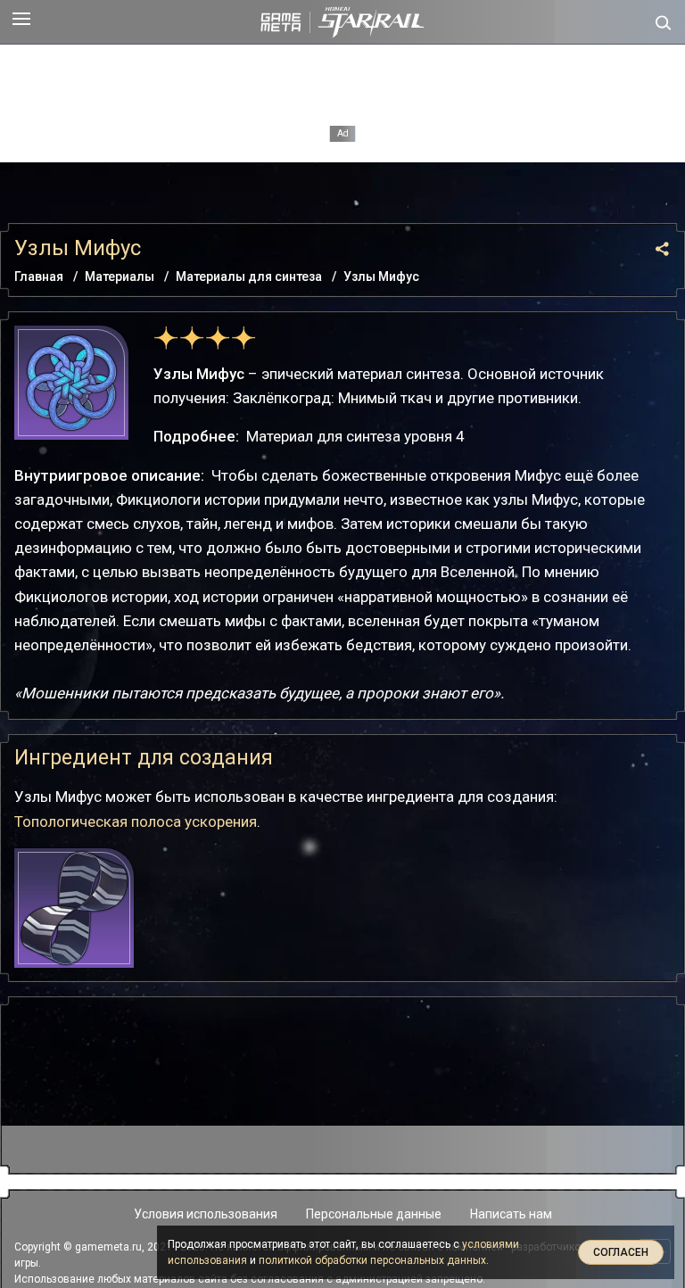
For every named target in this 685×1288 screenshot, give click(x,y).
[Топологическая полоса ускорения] (74, 908)
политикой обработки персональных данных (372, 1260)
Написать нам (511, 1214)
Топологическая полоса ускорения (135, 821)
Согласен (620, 1252)
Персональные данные (374, 1214)
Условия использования (205, 1214)
